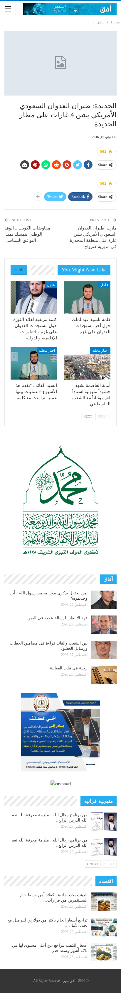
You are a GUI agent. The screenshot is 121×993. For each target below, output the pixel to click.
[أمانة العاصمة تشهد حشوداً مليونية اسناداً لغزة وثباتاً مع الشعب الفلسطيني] (87, 363)
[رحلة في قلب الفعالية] (104, 675)
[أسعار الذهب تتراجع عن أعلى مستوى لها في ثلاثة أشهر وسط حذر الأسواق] (104, 952)
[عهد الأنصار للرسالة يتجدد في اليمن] (104, 624)
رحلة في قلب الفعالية (69, 668)
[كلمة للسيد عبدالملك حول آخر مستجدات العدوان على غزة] (87, 297)
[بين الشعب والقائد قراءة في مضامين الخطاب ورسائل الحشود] (104, 650)
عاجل (104, 285)
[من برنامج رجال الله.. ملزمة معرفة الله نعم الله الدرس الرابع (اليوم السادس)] (104, 821)
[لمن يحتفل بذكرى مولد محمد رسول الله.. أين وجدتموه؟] (104, 600)
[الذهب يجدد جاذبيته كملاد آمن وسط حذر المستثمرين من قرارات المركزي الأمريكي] (104, 901)
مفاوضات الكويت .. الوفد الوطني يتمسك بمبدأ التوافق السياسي (27, 234)
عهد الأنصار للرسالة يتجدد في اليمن (57, 618)
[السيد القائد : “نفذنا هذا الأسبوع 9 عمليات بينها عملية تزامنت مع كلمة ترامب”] (34, 363)
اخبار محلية (100, 350)
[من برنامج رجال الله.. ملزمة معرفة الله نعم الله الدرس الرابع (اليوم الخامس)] (104, 847)
